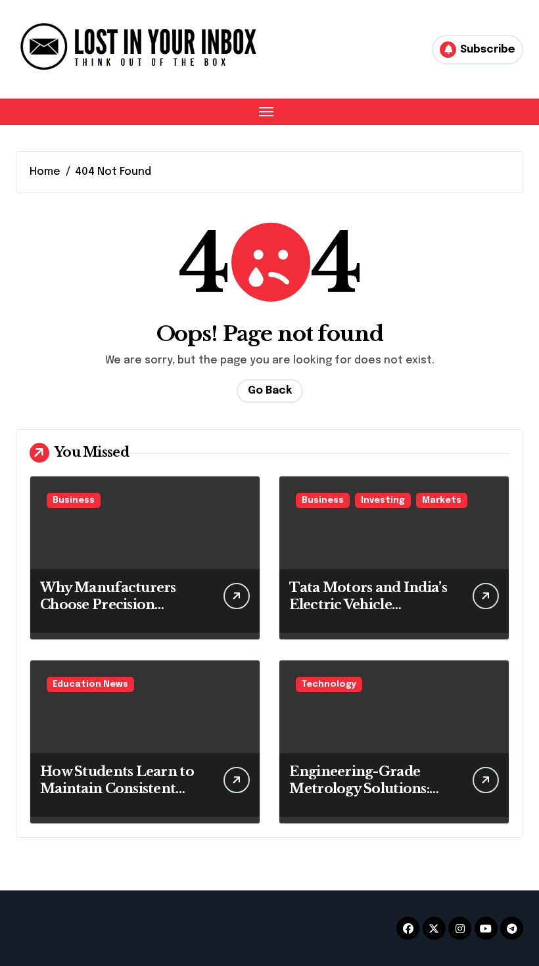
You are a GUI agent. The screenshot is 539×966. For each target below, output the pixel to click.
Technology (329, 684)
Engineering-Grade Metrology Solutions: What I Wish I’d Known (365, 789)
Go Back (270, 390)
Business (74, 500)
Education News (90, 684)
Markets (441, 500)
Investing (383, 500)
